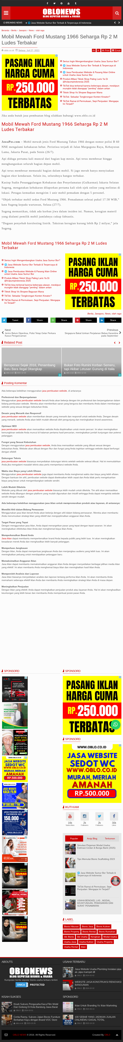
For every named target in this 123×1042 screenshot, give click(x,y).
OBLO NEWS (19, 1034)
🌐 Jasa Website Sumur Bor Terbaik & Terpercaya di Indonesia (96, 874)
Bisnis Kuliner (103, 926)
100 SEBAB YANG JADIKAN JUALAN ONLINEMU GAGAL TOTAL (95, 1018)
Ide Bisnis (69, 936)
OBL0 (107, 1034)
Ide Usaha (82, 936)
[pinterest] (61, 3)
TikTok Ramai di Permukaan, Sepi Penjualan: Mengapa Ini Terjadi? (94, 888)
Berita (90, 313)
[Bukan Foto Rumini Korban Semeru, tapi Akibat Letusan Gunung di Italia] (91, 362)
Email (118, 50)
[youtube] (68, 3)
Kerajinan (95, 936)
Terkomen (110, 838)
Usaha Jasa (70, 942)
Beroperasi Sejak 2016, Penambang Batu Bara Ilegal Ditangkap (29, 367)
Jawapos (99, 313)
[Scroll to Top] (117, 1035)
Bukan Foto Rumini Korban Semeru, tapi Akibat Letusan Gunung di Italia (89, 367)
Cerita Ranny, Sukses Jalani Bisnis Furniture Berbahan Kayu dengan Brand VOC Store (37, 1018)
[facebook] (47, 3)
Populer (74, 838)
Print (107, 50)
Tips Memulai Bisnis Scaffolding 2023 (96, 859)
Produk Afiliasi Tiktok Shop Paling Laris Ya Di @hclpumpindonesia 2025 (85, 80)
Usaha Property (105, 942)
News (108, 313)
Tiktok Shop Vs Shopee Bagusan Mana (82, 92)
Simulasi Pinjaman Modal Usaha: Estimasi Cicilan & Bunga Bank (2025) (96, 846)
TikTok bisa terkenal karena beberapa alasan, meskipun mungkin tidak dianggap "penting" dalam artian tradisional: (91, 88)
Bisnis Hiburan (71, 926)
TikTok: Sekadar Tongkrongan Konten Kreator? (86, 96)
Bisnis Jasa (87, 926)
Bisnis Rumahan (107, 931)
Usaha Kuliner (86, 942)
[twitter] (54, 3)
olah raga (116, 313)
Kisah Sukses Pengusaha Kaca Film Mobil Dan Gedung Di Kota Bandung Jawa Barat (36, 1005)
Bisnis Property (71, 931)
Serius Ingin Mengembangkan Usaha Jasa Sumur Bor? (91, 61)
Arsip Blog (92, 838)
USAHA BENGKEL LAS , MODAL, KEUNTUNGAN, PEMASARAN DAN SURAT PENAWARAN (95, 903)
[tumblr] (75, 3)
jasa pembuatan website (54, 390)
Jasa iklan (7, 538)
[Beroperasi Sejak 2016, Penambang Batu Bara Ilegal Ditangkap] (31, 362)
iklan (83, 947)
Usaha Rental (71, 947)
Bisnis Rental (89, 931)
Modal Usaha (110, 936)
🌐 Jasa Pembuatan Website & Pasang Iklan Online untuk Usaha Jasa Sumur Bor (69, 23)
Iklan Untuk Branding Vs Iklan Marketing (96, 1005)
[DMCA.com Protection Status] (31, 984)
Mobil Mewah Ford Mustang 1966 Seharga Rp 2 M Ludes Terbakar (54, 245)
